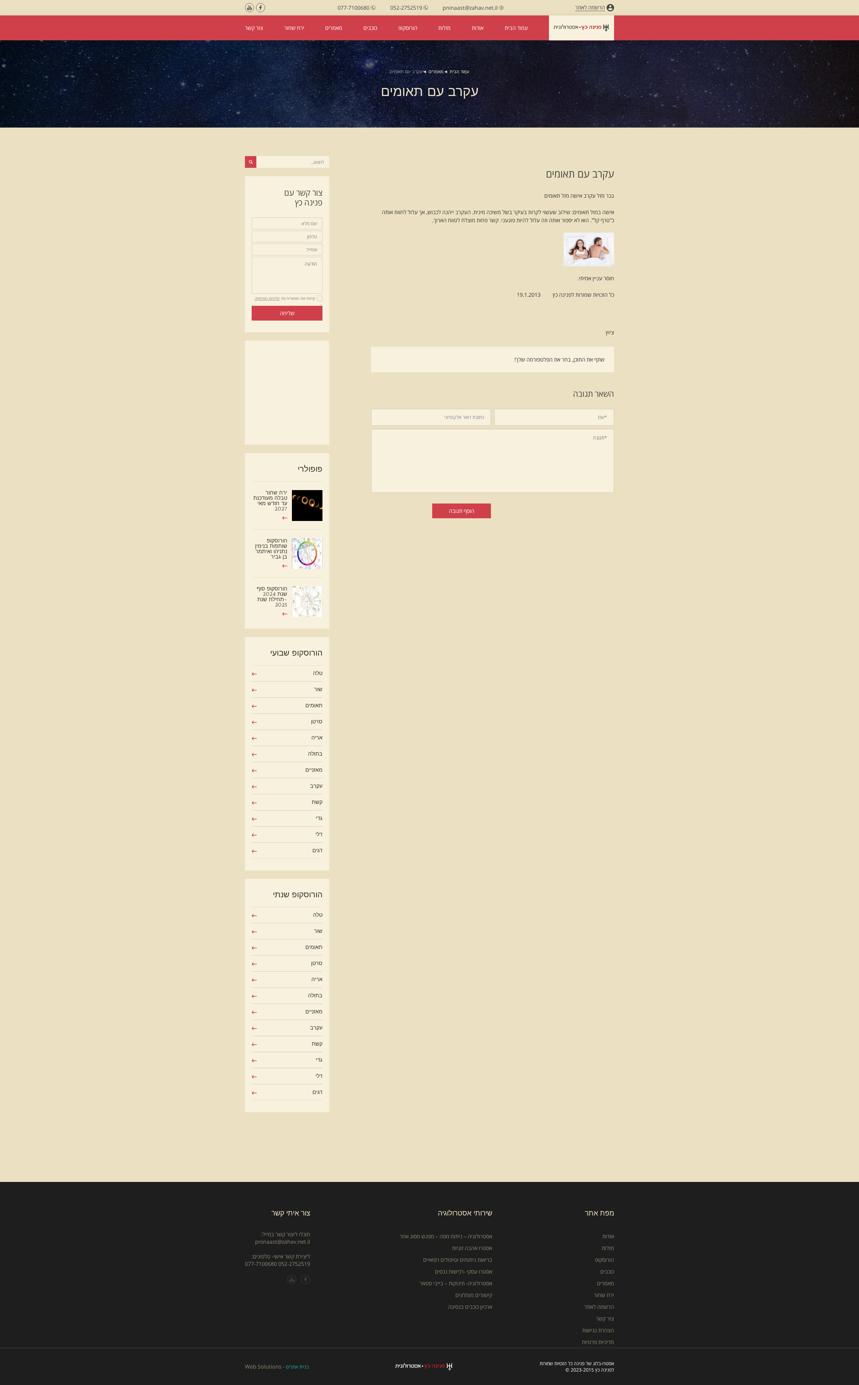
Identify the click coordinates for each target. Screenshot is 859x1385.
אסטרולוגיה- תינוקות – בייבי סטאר (456, 1283)
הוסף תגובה (461, 511)
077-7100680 (261, 1264)
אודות (608, 1236)
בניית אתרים (297, 1367)
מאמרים (436, 71)
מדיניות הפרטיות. (267, 298)
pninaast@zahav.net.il (282, 1241)
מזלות (608, 1248)
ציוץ (610, 332)
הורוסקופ (604, 1259)
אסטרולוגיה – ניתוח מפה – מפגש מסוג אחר (446, 1236)
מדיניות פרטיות (598, 1342)
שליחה (287, 313)
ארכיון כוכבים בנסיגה (470, 1306)
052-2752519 (294, 1264)
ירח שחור (604, 1295)
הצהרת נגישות (598, 1330)
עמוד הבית (459, 71)
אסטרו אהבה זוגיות (472, 1248)
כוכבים (607, 1271)
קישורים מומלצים (473, 1295)
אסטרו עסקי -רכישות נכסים (463, 1271)
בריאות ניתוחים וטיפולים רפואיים (457, 1259)
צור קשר (605, 1318)
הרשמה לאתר (599, 1306)
